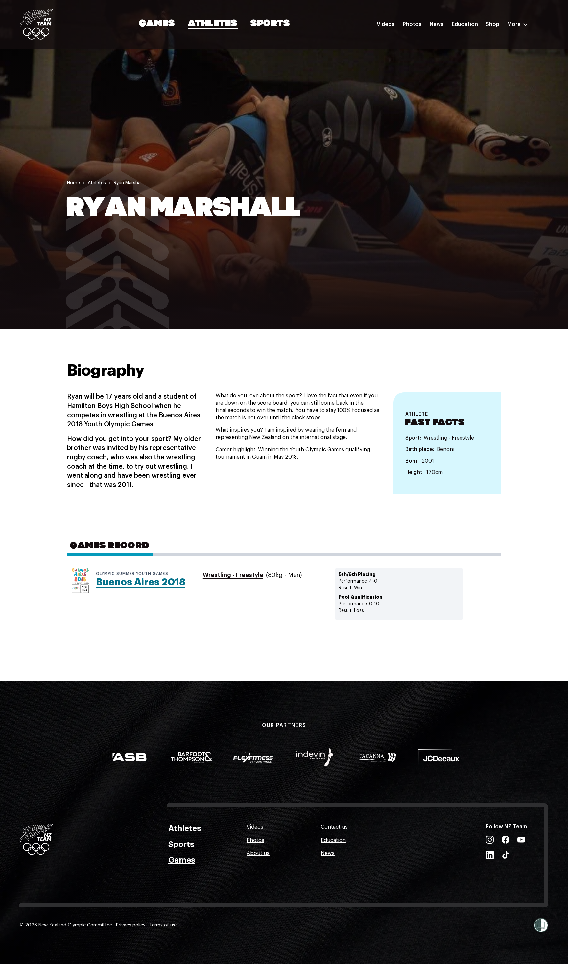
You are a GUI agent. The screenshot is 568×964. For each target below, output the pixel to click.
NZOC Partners (470, 83)
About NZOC (467, 43)
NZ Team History (472, 70)
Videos (386, 24)
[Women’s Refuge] (541, 925)
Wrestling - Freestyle (233, 575)
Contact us (334, 827)
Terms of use (163, 925)
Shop (492, 24)
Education (465, 24)
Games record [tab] (110, 546)
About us (258, 853)
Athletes (212, 24)
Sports (270, 24)
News (437, 24)
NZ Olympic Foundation (481, 96)
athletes (97, 183)
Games (157, 24)
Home (73, 183)
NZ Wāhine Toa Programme (485, 109)
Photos (412, 24)
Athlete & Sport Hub (477, 57)
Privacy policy (130, 925)
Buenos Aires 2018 (140, 582)
